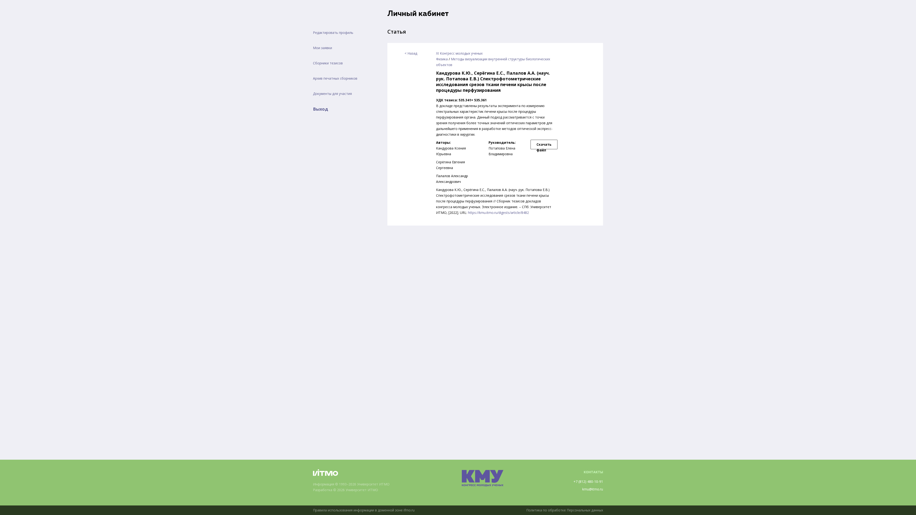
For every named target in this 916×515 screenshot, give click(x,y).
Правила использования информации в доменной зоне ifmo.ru (364, 510)
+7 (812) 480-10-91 (588, 481)
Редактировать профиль (333, 32)
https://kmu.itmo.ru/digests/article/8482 (498, 212)
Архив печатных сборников (335, 78)
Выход (320, 109)
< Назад (411, 53)
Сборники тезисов (328, 63)
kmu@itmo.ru (592, 489)
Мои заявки (322, 48)
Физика (442, 59)
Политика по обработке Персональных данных (564, 510)
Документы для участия (332, 93)
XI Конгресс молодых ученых (459, 53)
